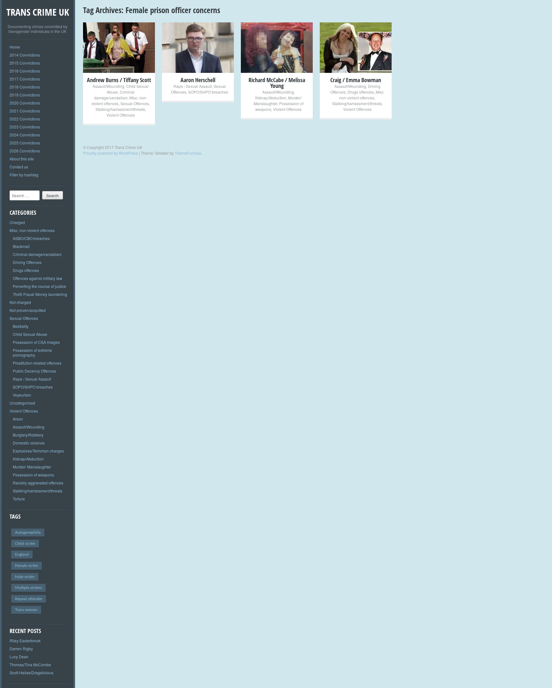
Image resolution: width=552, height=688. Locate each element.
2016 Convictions (25, 70)
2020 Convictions (25, 102)
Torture (19, 498)
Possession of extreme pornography (32, 352)
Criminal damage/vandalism (37, 254)
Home (15, 47)
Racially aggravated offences (38, 482)
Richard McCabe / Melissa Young (277, 82)
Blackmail (21, 246)
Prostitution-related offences (37, 363)
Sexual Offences (24, 318)
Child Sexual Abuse (30, 334)
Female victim (26, 566)
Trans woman (26, 610)
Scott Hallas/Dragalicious (31, 672)
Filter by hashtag (24, 174)
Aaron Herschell (197, 80)
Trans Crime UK (37, 12)
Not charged (20, 302)
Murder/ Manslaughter (32, 466)
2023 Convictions (25, 126)
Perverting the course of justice (39, 286)
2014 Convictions (25, 55)
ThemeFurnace (188, 153)
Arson (18, 418)
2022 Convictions (25, 118)
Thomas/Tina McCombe (30, 664)
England (22, 554)
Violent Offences (24, 411)
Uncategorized (22, 403)
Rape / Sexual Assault (32, 379)
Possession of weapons (33, 474)
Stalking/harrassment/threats (37, 490)
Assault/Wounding (28, 426)
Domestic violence (29, 442)
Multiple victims (28, 588)
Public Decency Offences (34, 371)
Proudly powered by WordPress (110, 153)
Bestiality (20, 326)
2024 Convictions (25, 134)
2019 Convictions (25, 94)
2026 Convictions (25, 150)
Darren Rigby (21, 648)
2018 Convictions (25, 86)
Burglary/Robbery (28, 434)
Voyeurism (22, 395)
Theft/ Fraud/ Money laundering (40, 294)
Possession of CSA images (36, 342)
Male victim (24, 577)
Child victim (25, 543)
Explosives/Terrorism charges (38, 450)
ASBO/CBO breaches (31, 238)
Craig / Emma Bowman (355, 80)
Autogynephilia (28, 532)
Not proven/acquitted (28, 310)
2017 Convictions (25, 78)
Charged (17, 222)
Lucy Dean (19, 656)
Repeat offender (28, 599)
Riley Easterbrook (25, 640)
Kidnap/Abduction (28, 458)
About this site (22, 158)
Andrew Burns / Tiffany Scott (119, 80)
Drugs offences (26, 270)
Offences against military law (37, 278)
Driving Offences (27, 262)
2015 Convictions (25, 63)
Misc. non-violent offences (32, 230)
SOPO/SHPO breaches (33, 387)
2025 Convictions (25, 142)
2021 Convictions (25, 110)
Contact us (19, 166)
